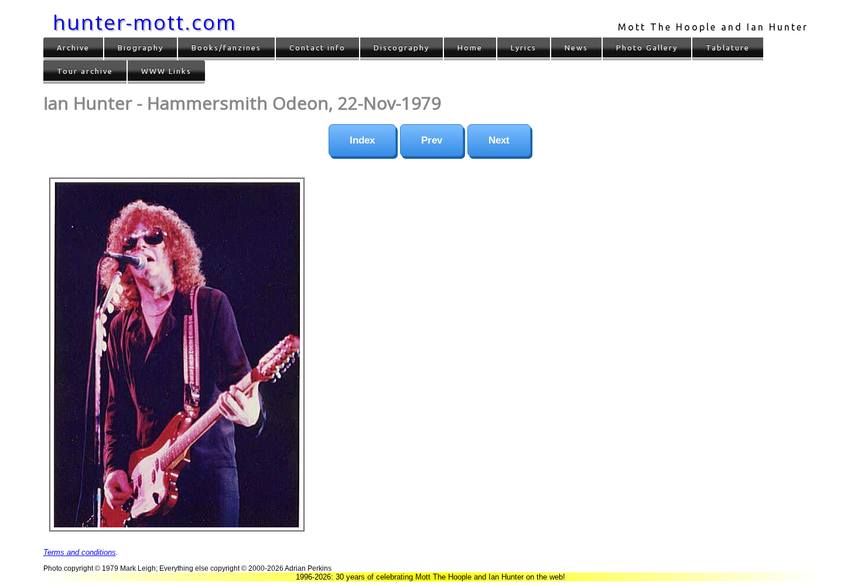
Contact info (317, 47)
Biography (140, 47)
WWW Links (166, 71)
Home (470, 47)
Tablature (728, 47)
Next (499, 140)
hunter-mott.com (145, 22)
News (576, 47)
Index (362, 140)
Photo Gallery (647, 47)
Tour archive (85, 71)
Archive (73, 47)
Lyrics (524, 47)
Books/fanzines (226, 47)
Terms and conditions (79, 552)
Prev (431, 140)
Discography (401, 47)
